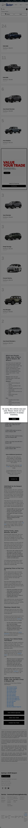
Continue (14, 418)
